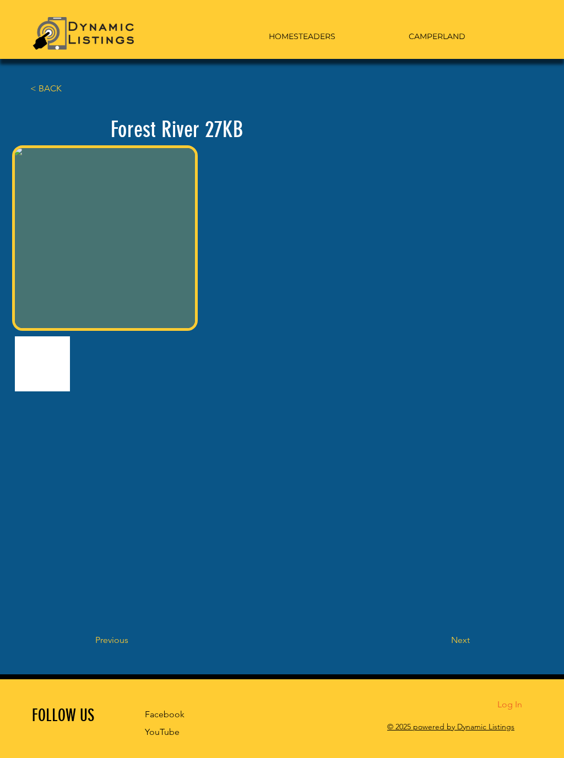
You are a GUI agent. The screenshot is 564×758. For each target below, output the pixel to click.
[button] (66, 89)
